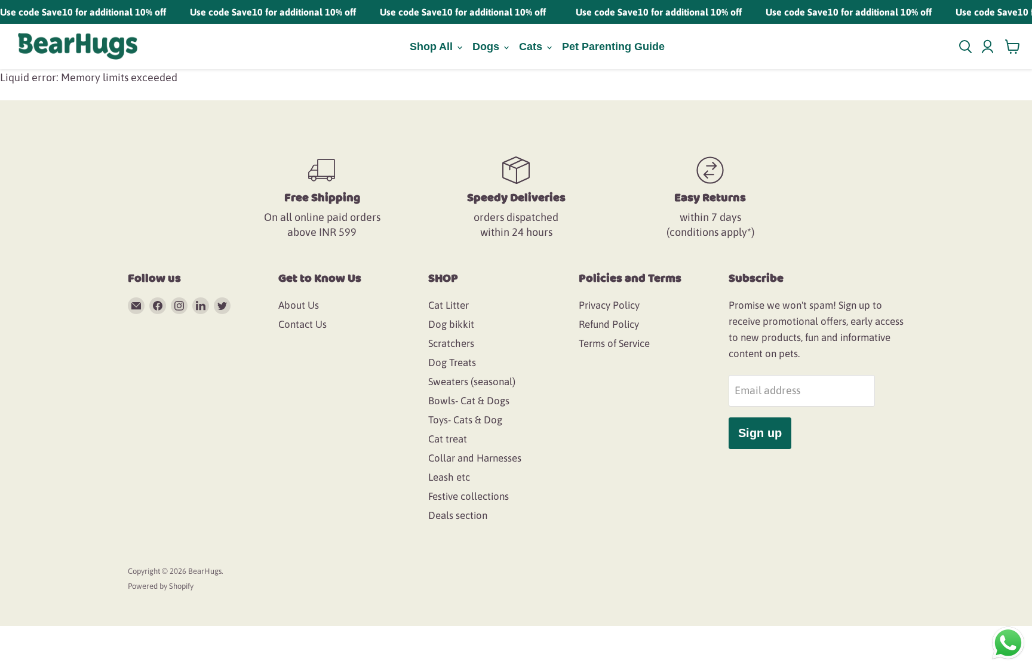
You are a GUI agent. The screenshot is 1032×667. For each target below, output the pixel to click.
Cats (532, 47)
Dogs (487, 47)
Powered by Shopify (161, 586)
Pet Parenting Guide (613, 47)
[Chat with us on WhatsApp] (1008, 642)
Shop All (433, 47)
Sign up (760, 432)
